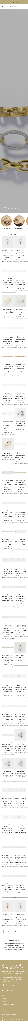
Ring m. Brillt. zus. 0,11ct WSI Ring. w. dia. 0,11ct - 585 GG (7, 311)
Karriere (4, 1001)
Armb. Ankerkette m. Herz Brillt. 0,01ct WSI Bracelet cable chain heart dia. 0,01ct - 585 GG (8, 598)
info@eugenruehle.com (10, 1014)
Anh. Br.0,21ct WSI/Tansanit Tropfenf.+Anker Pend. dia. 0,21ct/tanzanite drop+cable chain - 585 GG (20, 688)
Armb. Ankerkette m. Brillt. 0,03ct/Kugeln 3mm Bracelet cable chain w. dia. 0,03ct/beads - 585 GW (7, 888)
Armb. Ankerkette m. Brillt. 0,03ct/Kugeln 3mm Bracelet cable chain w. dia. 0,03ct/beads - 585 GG (8, 859)
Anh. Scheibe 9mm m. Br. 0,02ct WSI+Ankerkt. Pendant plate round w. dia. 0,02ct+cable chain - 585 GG (7, 485)
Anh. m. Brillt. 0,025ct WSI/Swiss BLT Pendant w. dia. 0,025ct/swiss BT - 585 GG (20, 254)
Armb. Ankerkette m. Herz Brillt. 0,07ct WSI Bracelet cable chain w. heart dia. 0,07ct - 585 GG (20, 514)
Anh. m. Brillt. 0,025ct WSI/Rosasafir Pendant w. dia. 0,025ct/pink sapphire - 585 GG (7, 254)
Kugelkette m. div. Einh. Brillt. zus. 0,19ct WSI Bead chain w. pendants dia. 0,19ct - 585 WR (8, 368)
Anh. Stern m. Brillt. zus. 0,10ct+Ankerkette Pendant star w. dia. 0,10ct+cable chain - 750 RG (7, 426)
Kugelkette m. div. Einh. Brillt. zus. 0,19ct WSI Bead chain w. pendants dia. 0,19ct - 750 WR (20, 339)
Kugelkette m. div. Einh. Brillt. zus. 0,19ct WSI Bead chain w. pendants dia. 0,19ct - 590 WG (20, 368)
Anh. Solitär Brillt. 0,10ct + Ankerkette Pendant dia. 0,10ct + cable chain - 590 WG (7, 570)
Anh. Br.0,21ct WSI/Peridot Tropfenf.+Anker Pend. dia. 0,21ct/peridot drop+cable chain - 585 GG (8, 688)
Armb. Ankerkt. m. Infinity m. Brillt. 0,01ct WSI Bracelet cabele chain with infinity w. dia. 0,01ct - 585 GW (20, 599)
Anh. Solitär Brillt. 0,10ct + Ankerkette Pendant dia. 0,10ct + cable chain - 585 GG (20, 570)
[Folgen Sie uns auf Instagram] (7, 985)
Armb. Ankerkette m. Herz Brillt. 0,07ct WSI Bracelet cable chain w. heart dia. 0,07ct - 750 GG (8, 514)
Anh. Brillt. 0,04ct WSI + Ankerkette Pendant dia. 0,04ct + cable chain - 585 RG (8, 800)
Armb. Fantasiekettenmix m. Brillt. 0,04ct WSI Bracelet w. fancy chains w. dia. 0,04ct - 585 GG (20, 888)
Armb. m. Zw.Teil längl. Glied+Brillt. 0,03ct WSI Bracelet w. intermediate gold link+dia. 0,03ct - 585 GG (7, 283)
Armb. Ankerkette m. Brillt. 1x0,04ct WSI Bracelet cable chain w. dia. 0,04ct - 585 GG (20, 282)
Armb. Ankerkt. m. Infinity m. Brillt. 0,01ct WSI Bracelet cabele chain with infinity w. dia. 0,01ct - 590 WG (20, 485)
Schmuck (4, 993)
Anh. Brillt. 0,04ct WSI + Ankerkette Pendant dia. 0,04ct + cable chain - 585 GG (20, 800)
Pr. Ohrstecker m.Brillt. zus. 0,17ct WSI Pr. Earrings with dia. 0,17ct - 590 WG (7, 774)
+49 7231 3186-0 (8, 1017)
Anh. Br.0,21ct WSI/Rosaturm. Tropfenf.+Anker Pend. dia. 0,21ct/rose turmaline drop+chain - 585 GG (8, 829)
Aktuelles (4, 998)
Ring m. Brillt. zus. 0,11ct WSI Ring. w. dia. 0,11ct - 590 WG (7, 453)
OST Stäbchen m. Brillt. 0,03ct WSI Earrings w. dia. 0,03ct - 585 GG (20, 311)
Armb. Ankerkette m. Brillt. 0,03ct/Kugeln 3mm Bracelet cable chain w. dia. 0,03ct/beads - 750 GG (20, 859)
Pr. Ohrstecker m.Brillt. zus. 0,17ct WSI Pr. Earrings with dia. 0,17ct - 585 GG (20, 774)
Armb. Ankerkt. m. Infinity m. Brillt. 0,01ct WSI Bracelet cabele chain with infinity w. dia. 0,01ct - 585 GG (7, 629)
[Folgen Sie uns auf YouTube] (10, 985)
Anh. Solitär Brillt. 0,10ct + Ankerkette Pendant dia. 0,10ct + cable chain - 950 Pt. (20, 542)
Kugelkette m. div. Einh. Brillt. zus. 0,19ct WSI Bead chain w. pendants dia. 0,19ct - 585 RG (8, 396)
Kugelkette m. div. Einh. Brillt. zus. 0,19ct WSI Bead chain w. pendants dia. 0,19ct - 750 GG (20, 455)
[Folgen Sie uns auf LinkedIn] (13, 985)
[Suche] (5, 6)
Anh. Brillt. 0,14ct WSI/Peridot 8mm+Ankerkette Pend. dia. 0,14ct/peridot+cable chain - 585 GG (20, 829)
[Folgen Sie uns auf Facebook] (3, 985)
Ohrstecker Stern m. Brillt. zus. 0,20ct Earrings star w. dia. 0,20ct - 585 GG (20, 424)
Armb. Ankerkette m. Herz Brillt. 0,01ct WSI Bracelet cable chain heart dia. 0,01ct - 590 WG (20, 628)
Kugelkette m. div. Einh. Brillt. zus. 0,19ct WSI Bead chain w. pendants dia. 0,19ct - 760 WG (20, 396)
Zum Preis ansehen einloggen (9, 261)
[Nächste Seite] (23, 931)
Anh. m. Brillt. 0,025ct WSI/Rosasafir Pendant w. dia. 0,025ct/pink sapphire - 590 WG (20, 918)
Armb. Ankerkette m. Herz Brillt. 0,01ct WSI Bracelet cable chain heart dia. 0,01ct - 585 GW (8, 659)
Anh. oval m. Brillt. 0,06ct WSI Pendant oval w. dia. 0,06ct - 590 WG (20, 658)
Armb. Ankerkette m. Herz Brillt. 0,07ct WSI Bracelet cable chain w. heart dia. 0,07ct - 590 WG (8, 543)
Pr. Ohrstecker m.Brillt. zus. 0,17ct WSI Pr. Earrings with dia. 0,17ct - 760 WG (20, 745)
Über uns (4, 995)
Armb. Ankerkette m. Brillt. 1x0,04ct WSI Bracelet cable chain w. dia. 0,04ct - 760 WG (7, 718)
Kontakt (4, 1007)
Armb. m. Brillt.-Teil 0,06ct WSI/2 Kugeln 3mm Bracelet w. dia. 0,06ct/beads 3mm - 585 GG (7, 746)
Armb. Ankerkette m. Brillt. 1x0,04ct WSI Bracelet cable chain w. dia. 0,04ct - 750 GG (20, 718)
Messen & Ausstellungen (8, 1004)
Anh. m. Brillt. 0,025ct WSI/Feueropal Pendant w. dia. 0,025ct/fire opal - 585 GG (7, 918)
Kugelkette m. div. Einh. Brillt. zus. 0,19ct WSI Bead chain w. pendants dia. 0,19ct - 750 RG (8, 339)
